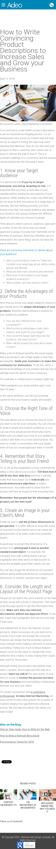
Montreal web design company (36, 837)
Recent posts (28, 783)
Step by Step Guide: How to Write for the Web (25, 729)
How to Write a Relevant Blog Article (19, 735)
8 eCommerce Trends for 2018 (17, 741)
